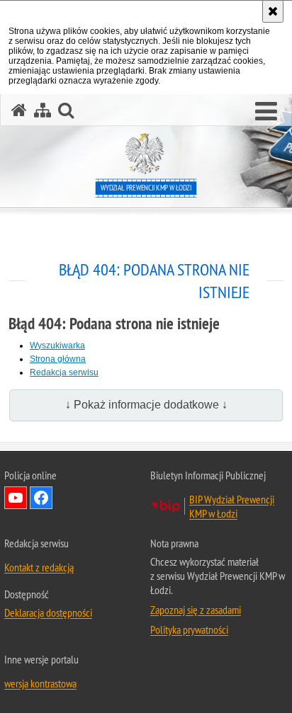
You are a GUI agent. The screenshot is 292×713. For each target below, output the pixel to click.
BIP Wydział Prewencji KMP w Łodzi (231, 506)
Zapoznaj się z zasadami (195, 610)
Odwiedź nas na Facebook (41, 497)
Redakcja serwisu (64, 372)
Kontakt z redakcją (39, 567)
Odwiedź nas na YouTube (15, 497)
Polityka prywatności (189, 629)
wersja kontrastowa (40, 683)
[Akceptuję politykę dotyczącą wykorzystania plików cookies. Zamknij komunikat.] (272, 11)
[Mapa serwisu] (42, 110)
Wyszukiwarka (57, 345)
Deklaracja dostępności (48, 612)
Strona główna (58, 359)
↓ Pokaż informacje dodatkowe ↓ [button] (146, 405)
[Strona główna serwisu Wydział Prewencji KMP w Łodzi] (19, 110)
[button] (266, 112)
